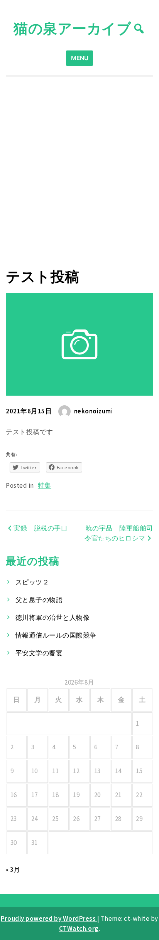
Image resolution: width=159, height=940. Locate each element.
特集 (44, 485)
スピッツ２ (32, 582)
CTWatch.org (79, 928)
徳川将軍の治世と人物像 (52, 617)
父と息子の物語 (39, 600)
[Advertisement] (79, 172)
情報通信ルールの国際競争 (55, 635)
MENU (79, 58)
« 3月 (13, 869)
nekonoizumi (93, 411)
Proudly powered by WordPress (49, 918)
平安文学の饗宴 (39, 653)
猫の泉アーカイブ (72, 28)
